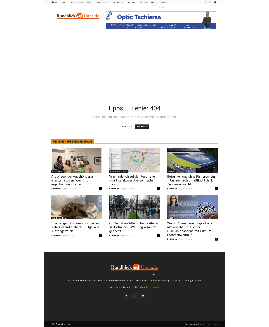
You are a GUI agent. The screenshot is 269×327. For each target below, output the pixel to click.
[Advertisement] (134, 73)
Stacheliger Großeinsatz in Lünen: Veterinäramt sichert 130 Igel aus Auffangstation (75, 227)
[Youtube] (215, 2)
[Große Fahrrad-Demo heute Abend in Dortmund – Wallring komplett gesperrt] (134, 207)
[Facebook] (205, 2)
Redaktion (56, 188)
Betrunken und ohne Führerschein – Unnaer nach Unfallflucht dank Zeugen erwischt (191, 180)
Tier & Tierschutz (59, 218)
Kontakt (120, 2)
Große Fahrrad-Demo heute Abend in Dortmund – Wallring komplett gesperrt (133, 227)
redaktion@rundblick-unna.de (145, 287)
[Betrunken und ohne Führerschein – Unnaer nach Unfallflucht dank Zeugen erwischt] (192, 160)
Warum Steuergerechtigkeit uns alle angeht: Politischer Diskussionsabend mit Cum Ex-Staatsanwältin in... (189, 229)
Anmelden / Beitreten (106, 2)
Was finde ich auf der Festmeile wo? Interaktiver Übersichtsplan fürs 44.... (132, 180)
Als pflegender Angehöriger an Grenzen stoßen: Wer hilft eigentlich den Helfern (72, 180)
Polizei (113, 218)
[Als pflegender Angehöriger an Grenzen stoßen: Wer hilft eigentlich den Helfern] (76, 160)
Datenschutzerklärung (148, 2)
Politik (170, 218)
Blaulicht (171, 171)
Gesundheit (57, 171)
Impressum (131, 2)
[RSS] (210, 2)
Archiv (163, 2)
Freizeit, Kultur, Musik (118, 171)
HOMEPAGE (142, 127)
